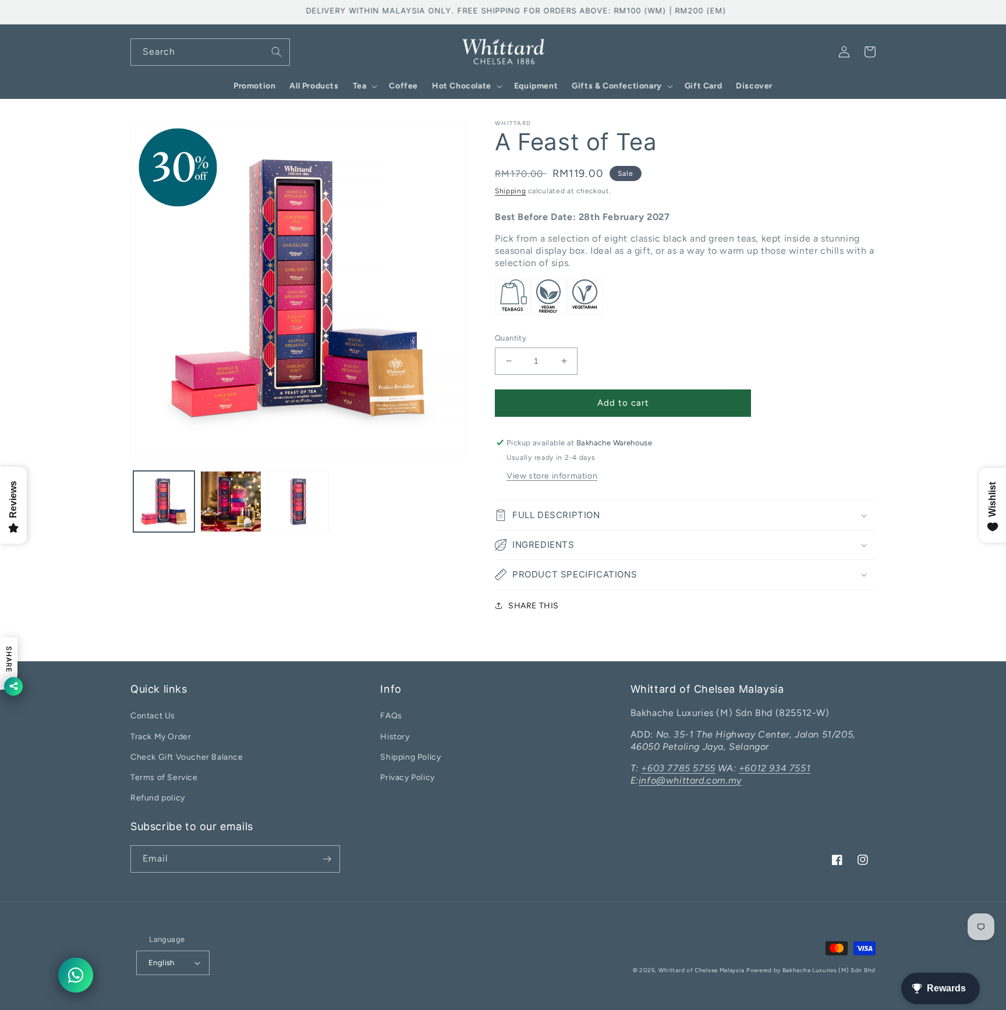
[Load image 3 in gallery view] (297, 501)
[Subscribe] (326, 859)
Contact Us (152, 716)
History (394, 737)
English (161, 962)
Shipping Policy (410, 757)
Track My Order (160, 737)
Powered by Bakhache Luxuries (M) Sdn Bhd (811, 970)
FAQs (391, 716)
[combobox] (210, 52)
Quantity (510, 338)
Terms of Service (164, 777)
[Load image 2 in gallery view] (230, 501)
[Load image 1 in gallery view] (163, 501)
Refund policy (157, 798)
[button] (364, 86)
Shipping (510, 191)
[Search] (276, 52)
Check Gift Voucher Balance (186, 757)
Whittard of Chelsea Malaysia (701, 970)
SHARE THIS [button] (533, 606)
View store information (551, 476)
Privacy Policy (407, 777)
